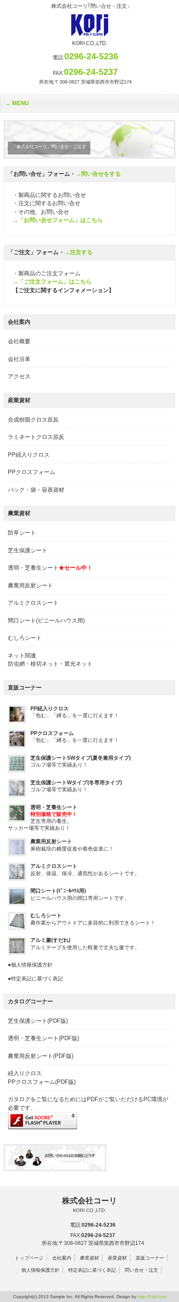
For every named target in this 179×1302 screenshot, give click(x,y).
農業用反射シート (30, 585)
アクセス (19, 376)
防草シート (22, 532)
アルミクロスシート (33, 602)
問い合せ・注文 (141, 1270)
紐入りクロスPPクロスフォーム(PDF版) (42, 1077)
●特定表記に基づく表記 (35, 979)
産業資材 (117, 1257)
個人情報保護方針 (40, 1270)
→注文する (78, 252)
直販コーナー (150, 1257)
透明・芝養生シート (50, 567)
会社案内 (61, 1257)
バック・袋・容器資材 (36, 490)
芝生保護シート (27, 550)
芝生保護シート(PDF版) (38, 1021)
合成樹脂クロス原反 (33, 419)
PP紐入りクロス (29, 454)
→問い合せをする (98, 174)
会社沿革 (19, 359)
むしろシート (25, 638)
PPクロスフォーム (31, 472)
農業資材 (89, 1257)
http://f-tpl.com (152, 1296)
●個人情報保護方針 (30, 965)
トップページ (29, 1257)
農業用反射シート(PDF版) (40, 1056)
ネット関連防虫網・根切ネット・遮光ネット (50, 659)
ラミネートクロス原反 (36, 437)
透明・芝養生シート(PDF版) (43, 1038)
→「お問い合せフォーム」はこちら (58, 220)
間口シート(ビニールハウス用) (46, 620)
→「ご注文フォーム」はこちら (52, 281)
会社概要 (19, 341)
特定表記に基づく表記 (92, 1270)
